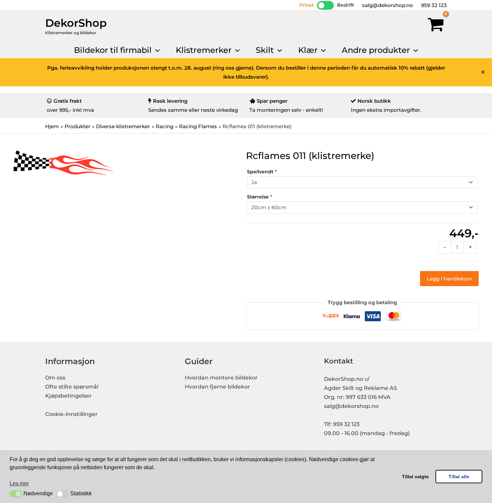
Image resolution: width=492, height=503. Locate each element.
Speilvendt (262, 171)
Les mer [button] (19, 483)
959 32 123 (433, 5)
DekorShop (76, 22)
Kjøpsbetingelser (68, 396)
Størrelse (259, 196)
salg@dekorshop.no (387, 5)
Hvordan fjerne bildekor (217, 387)
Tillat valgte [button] (415, 476)
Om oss (55, 377)
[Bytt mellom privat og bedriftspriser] (325, 5)
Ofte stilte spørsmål (71, 387)
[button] (16, 494)
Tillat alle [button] (458, 476)
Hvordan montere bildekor (221, 377)
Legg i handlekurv (449, 278)
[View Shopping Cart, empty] (436, 26)
